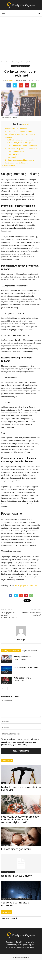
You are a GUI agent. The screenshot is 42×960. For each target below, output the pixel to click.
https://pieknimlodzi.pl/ (27, 586)
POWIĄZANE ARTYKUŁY (10, 651)
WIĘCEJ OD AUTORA (29, 651)
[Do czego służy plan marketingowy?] (6, 659)
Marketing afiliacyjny (8, 872)
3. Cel (11, 157)
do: (16, 586)
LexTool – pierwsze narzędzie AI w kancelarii (21, 789)
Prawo (3, 783)
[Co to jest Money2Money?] (21, 863)
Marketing (14, 66)
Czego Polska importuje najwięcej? (15, 904)
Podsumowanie (9, 166)
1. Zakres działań (16, 151)
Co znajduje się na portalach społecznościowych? (9, 615)
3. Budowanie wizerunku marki (22, 146)
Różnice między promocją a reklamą (21, 149)
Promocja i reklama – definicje (19, 131)
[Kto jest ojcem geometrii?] (21, 836)
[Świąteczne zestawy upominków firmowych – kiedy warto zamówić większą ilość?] (21, 804)
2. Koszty (13, 154)
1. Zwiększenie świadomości (20, 140)
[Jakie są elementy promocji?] (6, 670)
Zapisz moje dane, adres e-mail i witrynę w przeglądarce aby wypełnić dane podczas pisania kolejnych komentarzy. (20, 742)
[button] (39, 13)
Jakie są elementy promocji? (25, 667)
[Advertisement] (21, 38)
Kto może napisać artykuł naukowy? (31, 614)
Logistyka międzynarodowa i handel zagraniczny (16, 899)
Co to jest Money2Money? (16, 875)
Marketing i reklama (24, 66)
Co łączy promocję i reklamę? (14, 128)
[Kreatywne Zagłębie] (21, 5)
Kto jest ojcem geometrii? (16, 849)
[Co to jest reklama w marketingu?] (6, 680)
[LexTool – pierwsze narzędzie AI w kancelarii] (21, 774)
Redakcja (10, 80)
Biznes (3, 813)
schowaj (26, 124)
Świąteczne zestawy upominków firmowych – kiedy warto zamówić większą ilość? (20, 819)
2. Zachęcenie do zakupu (19, 143)
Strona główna (5, 62)
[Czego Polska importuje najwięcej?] (21, 890)
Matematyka (5, 845)
